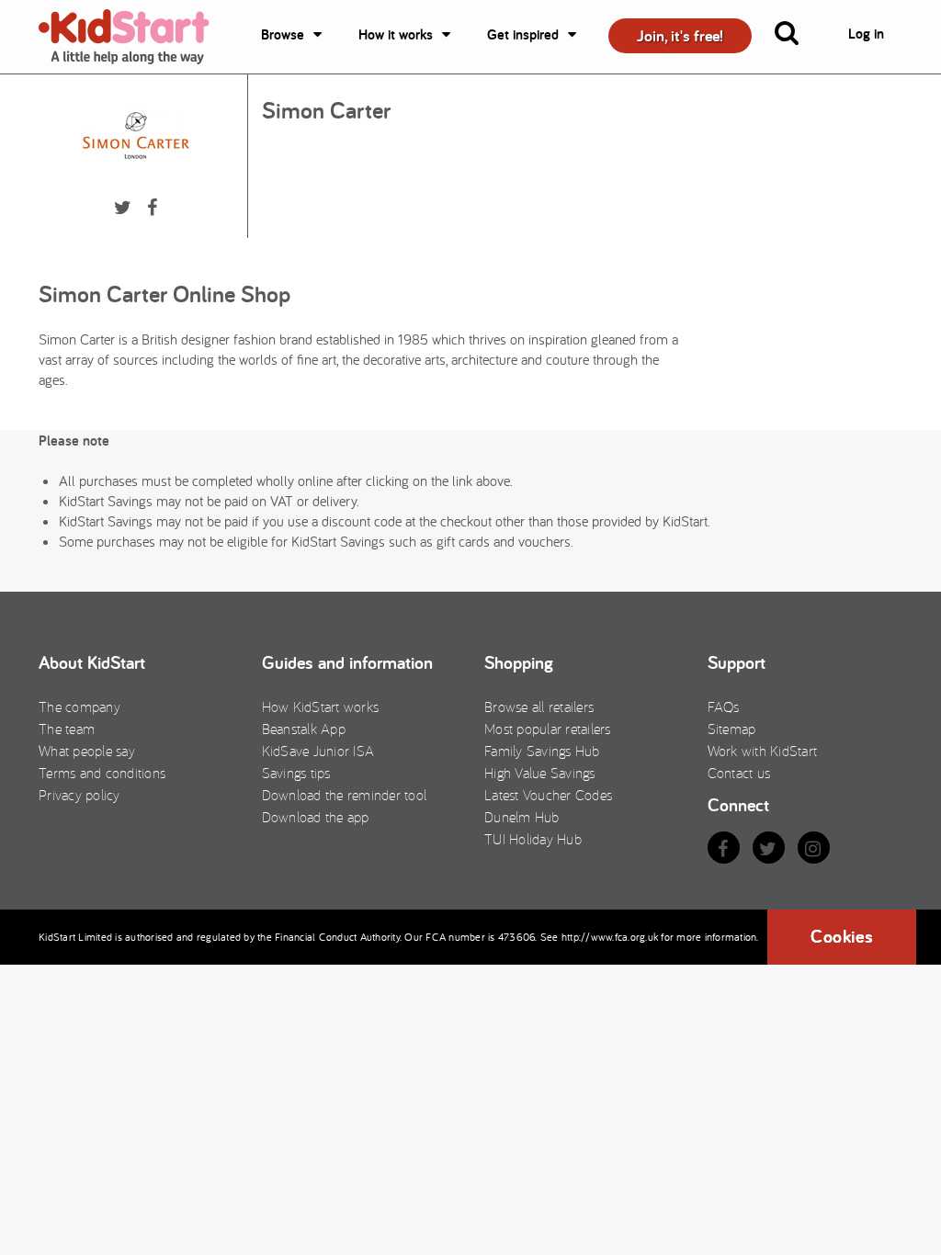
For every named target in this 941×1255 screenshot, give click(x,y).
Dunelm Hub (522, 817)
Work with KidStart (763, 750)
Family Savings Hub (542, 750)
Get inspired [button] (523, 34)
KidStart (135, 36)
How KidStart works (321, 706)
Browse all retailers (539, 706)
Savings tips (296, 772)
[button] (797, 36)
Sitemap (732, 728)
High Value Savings (539, 772)
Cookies (842, 936)
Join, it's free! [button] (680, 35)
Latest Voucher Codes (548, 795)
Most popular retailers (547, 728)
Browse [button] (282, 34)
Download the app (315, 817)
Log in (866, 33)
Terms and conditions (102, 772)
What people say (87, 750)
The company (79, 706)
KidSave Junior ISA (318, 750)
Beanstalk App (304, 728)
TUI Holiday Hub (533, 839)
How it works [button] (395, 34)
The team (67, 728)
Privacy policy (79, 795)
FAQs (724, 706)
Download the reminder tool (344, 795)
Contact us (739, 772)
